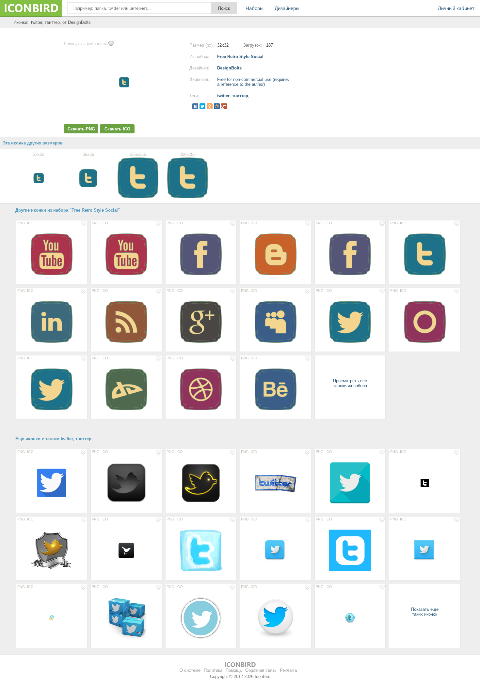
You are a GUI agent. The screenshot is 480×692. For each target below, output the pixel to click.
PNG (21, 223)
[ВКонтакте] (195, 106)
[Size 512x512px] (350, 550)
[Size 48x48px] (126, 550)
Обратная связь (261, 670)
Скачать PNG (81, 129)
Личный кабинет (456, 8)
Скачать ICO (117, 129)
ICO (30, 223)
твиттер (240, 95)
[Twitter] (202, 106)
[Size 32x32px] (350, 617)
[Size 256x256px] (51, 254)
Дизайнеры (287, 8)
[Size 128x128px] (201, 482)
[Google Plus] (224, 106)
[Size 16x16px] (51, 617)
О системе (190, 670)
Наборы (255, 8)
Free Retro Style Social (240, 56)
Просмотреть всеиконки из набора (350, 383)
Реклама (288, 670)
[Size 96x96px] (51, 482)
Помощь (234, 670)
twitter (223, 95)
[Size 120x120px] (126, 482)
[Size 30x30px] (424, 482)
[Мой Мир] (217, 106)
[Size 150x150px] (350, 482)
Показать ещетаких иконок (425, 612)
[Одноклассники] (210, 106)
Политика (213, 670)
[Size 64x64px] (275, 550)
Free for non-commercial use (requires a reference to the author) (253, 82)
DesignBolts (229, 68)
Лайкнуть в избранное (85, 43)
